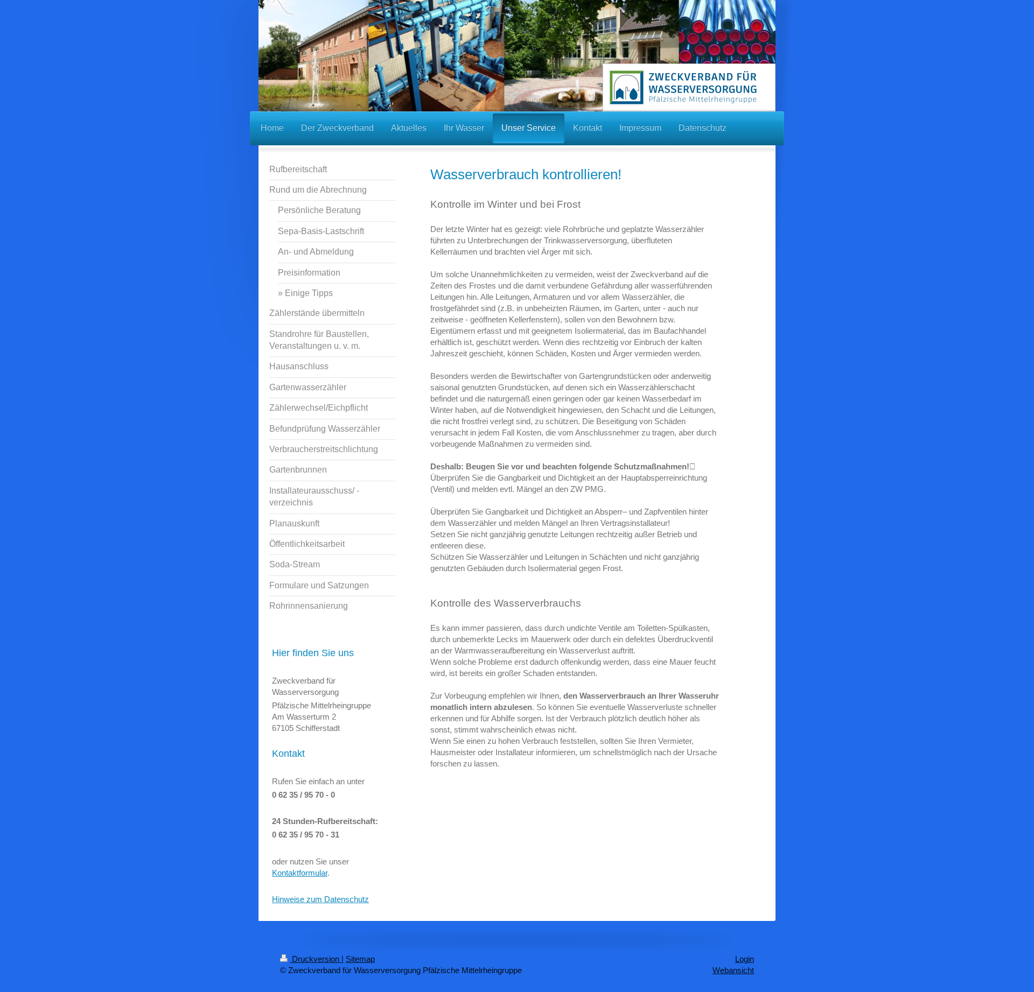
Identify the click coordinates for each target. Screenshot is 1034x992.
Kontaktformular (299, 872)
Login (744, 958)
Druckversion (315, 958)
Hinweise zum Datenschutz (320, 899)
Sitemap (360, 958)
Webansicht (733, 970)
